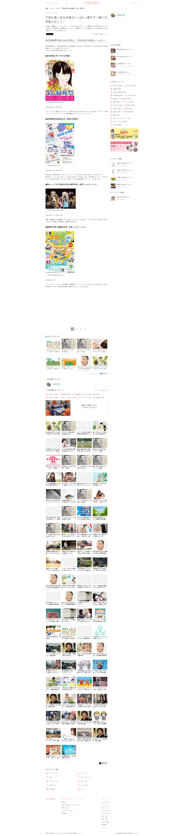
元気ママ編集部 (121, 199)
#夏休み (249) (127, 99)
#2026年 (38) (117, 112)
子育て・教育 (84, 785)
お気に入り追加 (98, 34)
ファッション (84, 773)
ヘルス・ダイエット (85, 777)
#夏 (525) (115, 99)
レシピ (82, 789)
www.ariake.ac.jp (54, 165)
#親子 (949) (116, 102)
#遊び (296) (116, 115)
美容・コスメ (53, 777)
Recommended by (95, 373)
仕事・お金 (83, 781)
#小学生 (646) (117, 125)
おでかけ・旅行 (53, 781)
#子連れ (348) (100, 397)
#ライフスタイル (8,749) (69, 397)
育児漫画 (51, 789)
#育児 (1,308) (117, 108)
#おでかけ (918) (53, 397)
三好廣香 (55, 384)
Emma (118, 59)
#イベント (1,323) (86, 397)
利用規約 (64, 813)
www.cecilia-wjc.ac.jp (55, 210)
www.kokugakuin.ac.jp (56, 275)
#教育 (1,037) (66, 394)
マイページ (134, 3)
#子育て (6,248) (117, 85)
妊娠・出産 (52, 785)
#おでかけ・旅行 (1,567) (92, 394)
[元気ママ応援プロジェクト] (92, 4)
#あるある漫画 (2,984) (119, 92)
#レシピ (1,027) (128, 102)
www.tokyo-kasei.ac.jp (55, 102)
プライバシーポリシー (68, 810)
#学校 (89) (78, 394)
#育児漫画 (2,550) (118, 95)
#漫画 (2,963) (117, 89)
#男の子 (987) (129, 112)
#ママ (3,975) (132, 95)
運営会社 (64, 802)
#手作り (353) (131, 105)
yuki (118, 52)
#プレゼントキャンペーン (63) (121, 118)
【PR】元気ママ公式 (122, 165)
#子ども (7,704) (53, 394)
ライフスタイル (53, 773)
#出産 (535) (128, 108)
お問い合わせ (65, 808)
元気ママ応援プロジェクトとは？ (71, 805)
